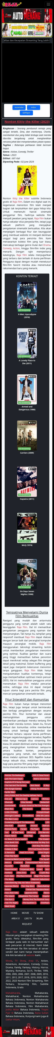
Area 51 (33, 960)
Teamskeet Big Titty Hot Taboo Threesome (22, 882)
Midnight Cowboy (12, 815)
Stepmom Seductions (40, 879)
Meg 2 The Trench (41, 876)
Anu (47, 869)
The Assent (27, 809)
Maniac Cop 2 (21, 799)
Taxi (6, 832)
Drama (47, 245)
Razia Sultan (41, 1012)
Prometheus (28, 815)
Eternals (45, 809)
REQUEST (27, 924)
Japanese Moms (11, 886)
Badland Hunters (42, 819)
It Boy (46, 785)
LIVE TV (28, 918)
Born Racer (35, 785)
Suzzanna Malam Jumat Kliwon (18, 859)
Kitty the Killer (21, 198)
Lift (47, 822)
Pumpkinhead (43, 812)
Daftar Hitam (12, 1019)
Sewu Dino (21, 872)
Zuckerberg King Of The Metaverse (19, 822)
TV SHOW (38, 912)
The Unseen (44, 839)
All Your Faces (17, 832)
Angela (46, 896)
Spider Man (10, 792)
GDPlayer (26, 112)
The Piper (35, 829)
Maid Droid (9, 906)
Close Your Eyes (11, 856)
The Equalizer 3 (29, 903)
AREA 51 (15, 918)
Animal (34, 825)
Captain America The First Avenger (34, 805)
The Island (9, 896)
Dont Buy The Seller (41, 846)
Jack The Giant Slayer (13, 779)
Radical (46, 825)
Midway (45, 799)
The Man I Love (11, 819)
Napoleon (45, 836)
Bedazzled (44, 802)
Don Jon (8, 799)
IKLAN (39, 918)
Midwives (31, 832)
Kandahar (25, 866)
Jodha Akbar (12, 1009)
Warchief (9, 825)
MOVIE (25, 912)
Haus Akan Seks (11, 893)
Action (16, 248)
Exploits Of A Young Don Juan (17, 782)
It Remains (9, 852)
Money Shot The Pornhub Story (36, 899)
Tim (32, 872)
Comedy (7, 248)
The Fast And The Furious (15, 785)
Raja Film (17, 201)
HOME (14, 912)
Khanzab (8, 802)
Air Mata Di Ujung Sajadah (16, 839)
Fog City (45, 856)
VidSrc (33, 107)
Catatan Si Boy (11, 849)
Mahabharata (13, 992)
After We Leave (42, 815)
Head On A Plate (26, 852)
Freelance (18, 862)
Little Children (11, 812)
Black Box (9, 809)
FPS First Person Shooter (39, 849)
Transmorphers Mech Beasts (37, 862)
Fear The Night (11, 903)
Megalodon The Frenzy (28, 896)
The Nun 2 (9, 899)
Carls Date (9, 876)
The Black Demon (24, 876)
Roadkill (21, 825)
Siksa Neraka (26, 802)
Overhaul (45, 903)
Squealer (8, 866)
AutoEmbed (19, 108)
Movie (9, 960)
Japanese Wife (31, 893)
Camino (34, 799)
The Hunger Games (13, 789)
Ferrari (23, 829)
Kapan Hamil (10, 836)
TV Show (20, 960)
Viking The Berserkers (40, 789)
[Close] (28, 1025)
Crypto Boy (44, 872)
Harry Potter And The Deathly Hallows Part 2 (23, 795)
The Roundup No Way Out (38, 842)
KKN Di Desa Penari (41, 775)
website (30, 955)
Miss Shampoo (11, 846)
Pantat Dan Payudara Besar (37, 889)
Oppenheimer (11, 869)
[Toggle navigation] (48, 4)
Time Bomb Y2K (11, 842)
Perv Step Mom (28, 886)
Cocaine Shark (43, 866)
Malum (8, 862)
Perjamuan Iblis (27, 869)
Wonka (46, 829)
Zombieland (10, 805)
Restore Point (10, 829)
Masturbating (43, 886)
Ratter (7, 889)
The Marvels (44, 832)
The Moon (9, 879)
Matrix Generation (41, 779)
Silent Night (44, 852)
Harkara (8, 872)
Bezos (46, 893)
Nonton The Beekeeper (14, 775)
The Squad (44, 859)
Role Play (28, 836)
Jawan (39, 869)
